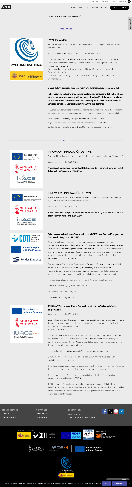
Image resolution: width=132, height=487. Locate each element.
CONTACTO (122, 1)
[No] (129, 484)
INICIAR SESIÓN (130, 23)
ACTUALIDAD (95, 1)
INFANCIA (105, 8)
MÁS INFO (119, 483)
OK (106, 483)
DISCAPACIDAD (93, 8)
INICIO (73, 8)
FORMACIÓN (105, 1)
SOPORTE (114, 1)
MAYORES (81, 8)
